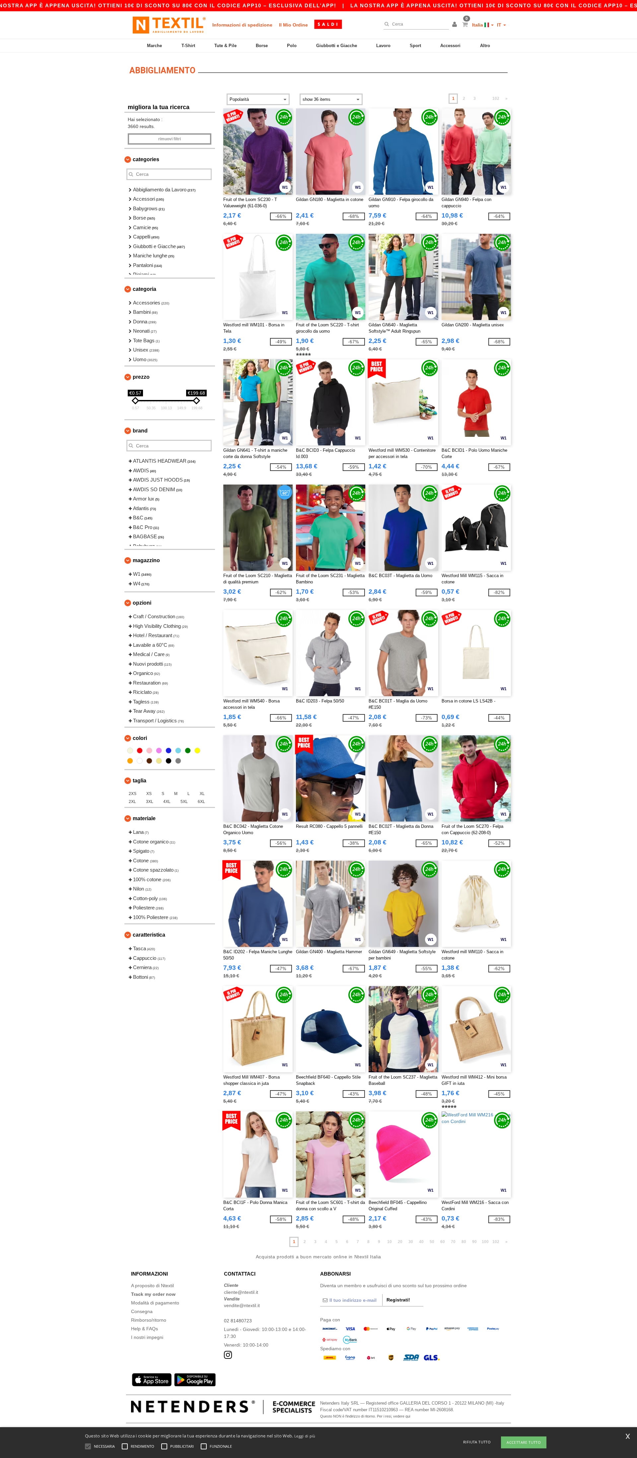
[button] (455, 25)
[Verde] (188, 751)
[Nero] (169, 761)
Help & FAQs (144, 1328)
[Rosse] (140, 751)
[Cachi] (159, 761)
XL (202, 793)
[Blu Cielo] (178, 751)
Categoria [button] (144, 289)
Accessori (450, 45)
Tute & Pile (225, 45)
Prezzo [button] (141, 377)
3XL (149, 801)
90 (474, 1241)
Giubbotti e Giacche (336, 45)
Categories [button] (146, 159)
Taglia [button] (139, 780)
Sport (415, 45)
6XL (201, 801)
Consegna (142, 1311)
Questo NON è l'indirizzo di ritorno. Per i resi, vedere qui (365, 1416)
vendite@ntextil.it (242, 1305)
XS (149, 793)
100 (485, 1241)
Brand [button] (140, 430)
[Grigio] (178, 761)
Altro (485, 45)
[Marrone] (149, 761)
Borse (262, 45)
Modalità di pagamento (155, 1302)
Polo (292, 45)
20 (400, 1241)
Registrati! (398, 1299)
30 (410, 1241)
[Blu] (169, 751)
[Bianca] (140, 761)
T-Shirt (188, 45)
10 (389, 1241)
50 (432, 1241)
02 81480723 (238, 1320)
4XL (167, 801)
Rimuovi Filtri (169, 139)
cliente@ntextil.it (241, 1292)
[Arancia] (130, 761)
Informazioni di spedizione (242, 25)
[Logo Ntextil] (169, 25)
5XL (184, 801)
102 (495, 98)
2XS (132, 793)
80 (463, 1241)
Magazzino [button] (146, 560)
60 (442, 1241)
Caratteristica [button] (149, 935)
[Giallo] (197, 751)
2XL (132, 801)
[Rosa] (149, 751)
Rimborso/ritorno (148, 1320)
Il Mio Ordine (293, 25)
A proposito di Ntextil (152, 1285)
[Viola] (159, 751)
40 (421, 1241)
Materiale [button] (144, 818)
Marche (154, 45)
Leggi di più (305, 1435)
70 (453, 1241)
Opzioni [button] (142, 603)
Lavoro (383, 45)
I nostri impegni (147, 1337)
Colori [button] (140, 738)
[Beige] (130, 751)
